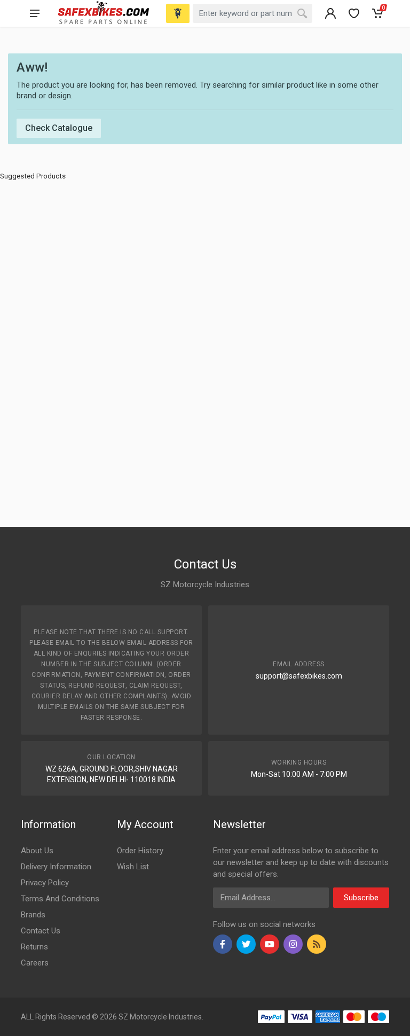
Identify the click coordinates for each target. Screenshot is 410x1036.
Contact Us (40, 931)
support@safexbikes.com (299, 676)
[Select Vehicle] (178, 13)
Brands (33, 915)
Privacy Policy (45, 882)
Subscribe (361, 897)
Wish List (133, 866)
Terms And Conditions (60, 898)
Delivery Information (56, 866)
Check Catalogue (58, 128)
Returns (34, 947)
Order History (140, 850)
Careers (35, 963)
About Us (37, 850)
